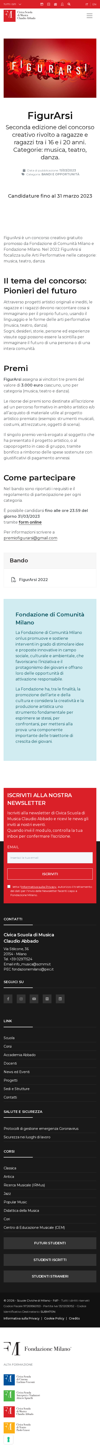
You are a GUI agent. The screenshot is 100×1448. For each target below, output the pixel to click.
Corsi (8, 1046)
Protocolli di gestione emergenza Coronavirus (41, 1128)
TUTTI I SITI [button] (10, 4)
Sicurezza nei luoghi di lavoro (27, 1137)
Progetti (10, 1080)
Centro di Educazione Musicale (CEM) (34, 1227)
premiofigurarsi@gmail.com (30, 538)
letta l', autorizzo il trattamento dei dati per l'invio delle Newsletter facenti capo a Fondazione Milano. (51, 891)
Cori (7, 1219)
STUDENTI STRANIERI (50, 1276)
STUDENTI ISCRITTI (49, 1260)
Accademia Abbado (20, 1055)
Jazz (7, 1193)
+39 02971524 (21, 959)
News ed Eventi (17, 1072)
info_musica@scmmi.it (32, 964)
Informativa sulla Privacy (38, 887)
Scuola (9, 1038)
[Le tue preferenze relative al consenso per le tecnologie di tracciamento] (8, 1439)
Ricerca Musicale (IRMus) (24, 1185)
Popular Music (15, 1202)
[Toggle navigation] (89, 16)
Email (13, 847)
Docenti (10, 1063)
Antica (9, 1176)
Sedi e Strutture (17, 1089)
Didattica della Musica (21, 1210)
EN (94, 4)
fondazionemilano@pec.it (33, 969)
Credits (74, 1318)
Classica (10, 1168)
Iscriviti (50, 874)
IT (87, 4)
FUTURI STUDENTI (50, 1243)
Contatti (10, 1097)
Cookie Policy (54, 1318)
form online (30, 522)
